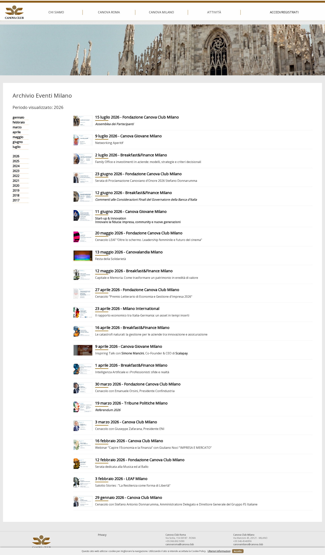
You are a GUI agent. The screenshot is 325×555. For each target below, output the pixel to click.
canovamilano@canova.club (248, 544)
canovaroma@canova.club (180, 544)
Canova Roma (109, 12)
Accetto (238, 551)
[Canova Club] (14, 12)
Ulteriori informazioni (219, 551)
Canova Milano (161, 12)
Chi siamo (56, 12)
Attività (214, 12)
